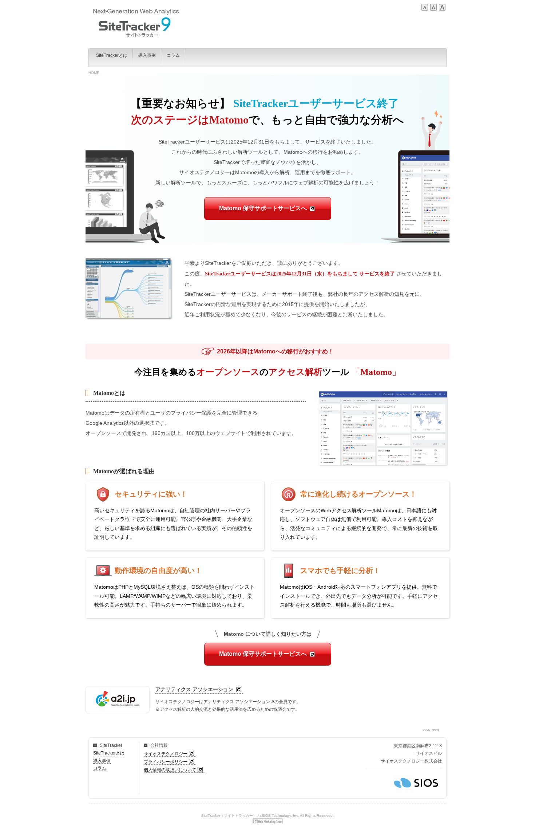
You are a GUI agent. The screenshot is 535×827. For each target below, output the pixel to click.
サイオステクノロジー (165, 753)
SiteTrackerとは (108, 753)
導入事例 (102, 760)
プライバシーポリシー (165, 761)
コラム (99, 768)
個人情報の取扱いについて (170, 769)
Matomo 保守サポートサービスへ (263, 208)
